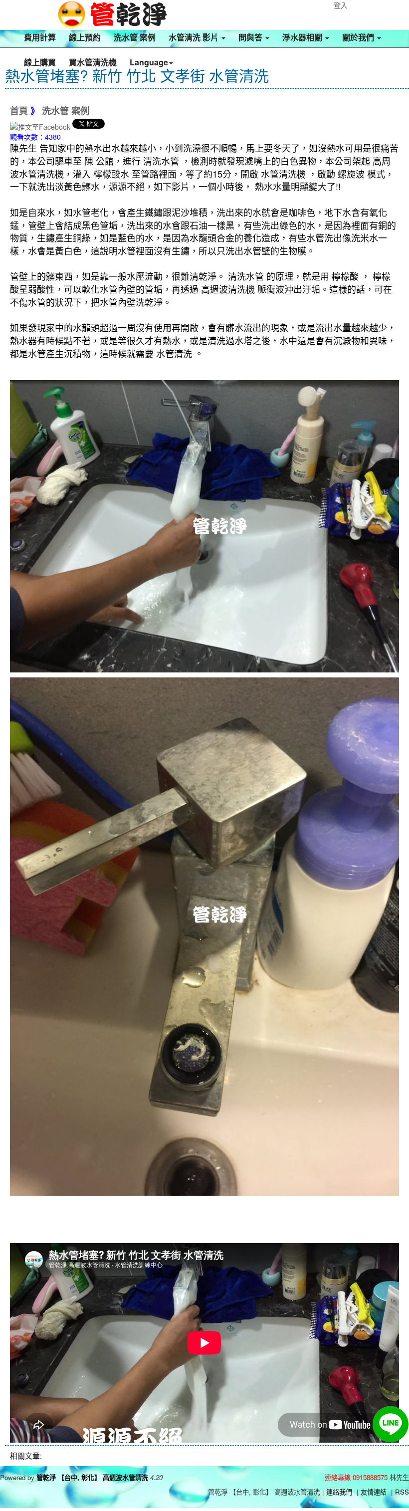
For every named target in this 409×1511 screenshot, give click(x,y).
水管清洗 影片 (194, 37)
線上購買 (40, 62)
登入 (341, 5)
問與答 (251, 37)
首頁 (19, 111)
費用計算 (40, 37)
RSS (402, 1492)
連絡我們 (339, 1492)
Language (149, 62)
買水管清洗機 (93, 62)
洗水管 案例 (135, 37)
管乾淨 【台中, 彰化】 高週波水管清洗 (92, 1477)
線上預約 (85, 37)
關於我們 (359, 37)
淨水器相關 (303, 37)
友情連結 (374, 1492)
